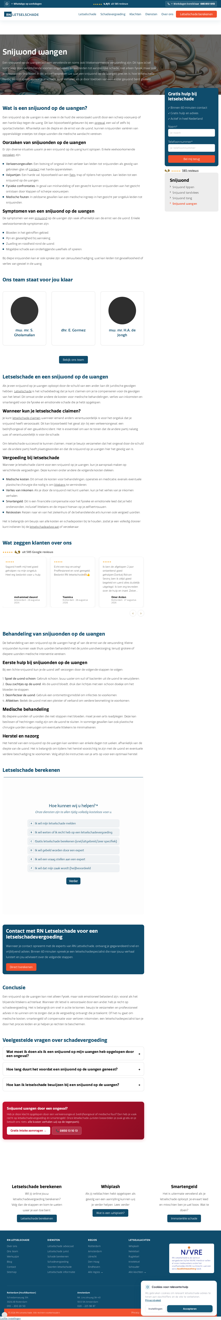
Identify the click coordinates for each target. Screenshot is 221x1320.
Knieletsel (134, 1261)
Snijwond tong (182, 198)
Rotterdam (94, 1246)
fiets (72, 175)
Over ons (167, 14)
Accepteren (190, 1308)
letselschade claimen (26, 418)
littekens (59, 484)
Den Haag (93, 1261)
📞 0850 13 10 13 (67, 1130)
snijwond (41, 218)
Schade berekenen (58, 1256)
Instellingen (155, 1308)
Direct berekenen (21, 967)
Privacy (135, 1312)
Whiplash (134, 1246)
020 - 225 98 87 (86, 1306)
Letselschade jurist (58, 1251)
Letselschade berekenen (196, 14)
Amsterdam (95, 1251)
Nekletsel (134, 1251)
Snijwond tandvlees (185, 192)
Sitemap (11, 1272)
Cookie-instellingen (10, 1318)
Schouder (134, 1266)
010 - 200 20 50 (16, 1306)
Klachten (135, 14)
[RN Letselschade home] (21, 14)
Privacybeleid (153, 1300)
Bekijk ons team (73, 359)
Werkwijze (13, 1256)
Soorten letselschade (59, 1266)
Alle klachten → (137, 1272)
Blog (9, 1261)
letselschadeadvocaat (44, 527)
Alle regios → (95, 1272)
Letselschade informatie (61, 1272)
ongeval (100, 122)
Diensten (151, 14)
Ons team (12, 1251)
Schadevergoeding (112, 14)
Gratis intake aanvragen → (29, 1130)
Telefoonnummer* (180, 141)
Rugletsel (134, 1256)
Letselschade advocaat (60, 1246)
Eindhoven (94, 1266)
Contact (11, 1266)
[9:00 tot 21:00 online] (4, 1316)
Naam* (172, 126)
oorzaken (9, 155)
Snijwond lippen (183, 187)
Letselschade (87, 14)
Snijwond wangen (184, 203)
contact (34, 169)
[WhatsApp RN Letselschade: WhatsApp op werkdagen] (7, 4)
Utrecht (92, 1256)
